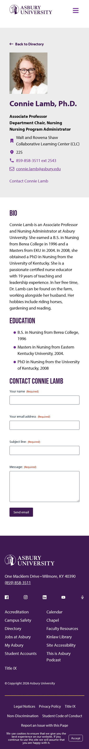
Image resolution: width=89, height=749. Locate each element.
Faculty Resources (62, 628)
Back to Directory (29, 44)
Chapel (53, 620)
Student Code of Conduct (62, 715)
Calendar (54, 612)
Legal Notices (24, 706)
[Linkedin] (45, 597)
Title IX (11, 668)
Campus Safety (18, 620)
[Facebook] (7, 597)
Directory (13, 628)
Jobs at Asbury (18, 636)
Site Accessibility (61, 645)
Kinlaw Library (59, 636)
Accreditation (17, 612)
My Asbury (14, 645)
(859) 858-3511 (18, 582)
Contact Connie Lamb (28, 181)
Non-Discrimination (22, 715)
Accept (75, 738)
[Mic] (82, 597)
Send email (21, 512)
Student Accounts (21, 653)
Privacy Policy (50, 706)
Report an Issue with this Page (44, 725)
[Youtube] (63, 597)
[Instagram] (26, 597)
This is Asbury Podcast (58, 657)
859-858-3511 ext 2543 (36, 160)
